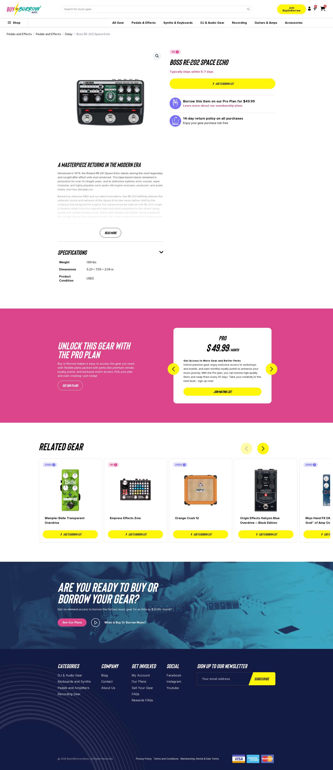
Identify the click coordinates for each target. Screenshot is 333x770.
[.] (95, 623)
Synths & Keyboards (178, 23)
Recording (239, 23)
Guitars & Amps (266, 23)
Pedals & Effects (144, 23)
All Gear (118, 23)
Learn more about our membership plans (212, 106)
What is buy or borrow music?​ (125, 622)
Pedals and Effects (19, 34)
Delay (68, 34)
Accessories (294, 23)
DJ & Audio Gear (212, 23)
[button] (157, 56)
